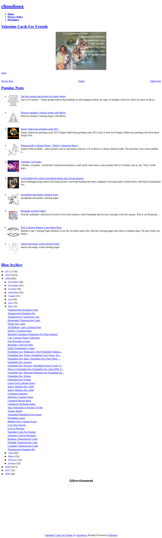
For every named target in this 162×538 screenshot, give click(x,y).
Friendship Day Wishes (19, 376)
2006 (8, 474)
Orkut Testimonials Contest (21, 348)
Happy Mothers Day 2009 (21, 386)
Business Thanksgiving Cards (22, 439)
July (10, 299)
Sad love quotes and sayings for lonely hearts (43, 96)
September (13, 292)
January (12, 463)
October (12, 289)
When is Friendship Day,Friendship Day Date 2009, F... (35, 369)
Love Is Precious (16, 428)
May (10, 306)
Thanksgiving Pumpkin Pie (21, 313)
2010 (8, 275)
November (13, 285)
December (13, 282)
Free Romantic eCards (19, 341)
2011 (8, 271)
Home (81, 81)
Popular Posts (12, 88)
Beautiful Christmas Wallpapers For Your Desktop (33, 334)
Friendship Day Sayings (20, 362)
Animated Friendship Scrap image (25, 414)
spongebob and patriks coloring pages (39, 194)
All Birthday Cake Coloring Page (24, 327)
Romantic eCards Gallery (33, 211)
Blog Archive (11, 265)
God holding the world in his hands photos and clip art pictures (52, 178)
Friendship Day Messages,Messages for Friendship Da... (36, 372)
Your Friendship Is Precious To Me (25, 407)
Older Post (155, 81)
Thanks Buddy (15, 411)
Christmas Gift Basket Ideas (21, 404)
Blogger (113, 535)
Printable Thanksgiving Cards (22, 442)
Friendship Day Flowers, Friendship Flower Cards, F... (35, 365)
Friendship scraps (16, 418)
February (13, 460)
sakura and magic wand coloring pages (40, 243)
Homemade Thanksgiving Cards (24, 320)
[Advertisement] (27, 508)
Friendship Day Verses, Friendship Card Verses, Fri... (34, 355)
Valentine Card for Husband (22, 435)
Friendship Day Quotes (19, 379)
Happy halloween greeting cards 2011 (40, 129)
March (11, 456)
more (3, 73)
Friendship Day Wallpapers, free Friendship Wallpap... (35, 351)
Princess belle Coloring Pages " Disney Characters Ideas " (50, 145)
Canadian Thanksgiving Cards (23, 446)
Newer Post (7, 81)
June (10, 303)
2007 (8, 470)
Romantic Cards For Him (20, 344)
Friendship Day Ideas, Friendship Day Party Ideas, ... (34, 358)
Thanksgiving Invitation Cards (23, 310)
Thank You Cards (16, 324)
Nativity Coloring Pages (20, 330)
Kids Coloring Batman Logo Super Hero (41, 227)
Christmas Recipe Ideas (19, 400)
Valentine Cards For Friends (24, 26)
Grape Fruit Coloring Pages (21, 383)
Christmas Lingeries (18, 393)
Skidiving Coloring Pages (20, 397)
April (11, 453)
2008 (8, 467)
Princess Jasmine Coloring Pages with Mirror (43, 112)
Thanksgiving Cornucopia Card (23, 317)
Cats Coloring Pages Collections (24, 337)
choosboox (12, 6)
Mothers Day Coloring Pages (22, 421)
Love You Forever (17, 425)
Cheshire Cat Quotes (31, 161)
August (12, 296)
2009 (8, 278)
